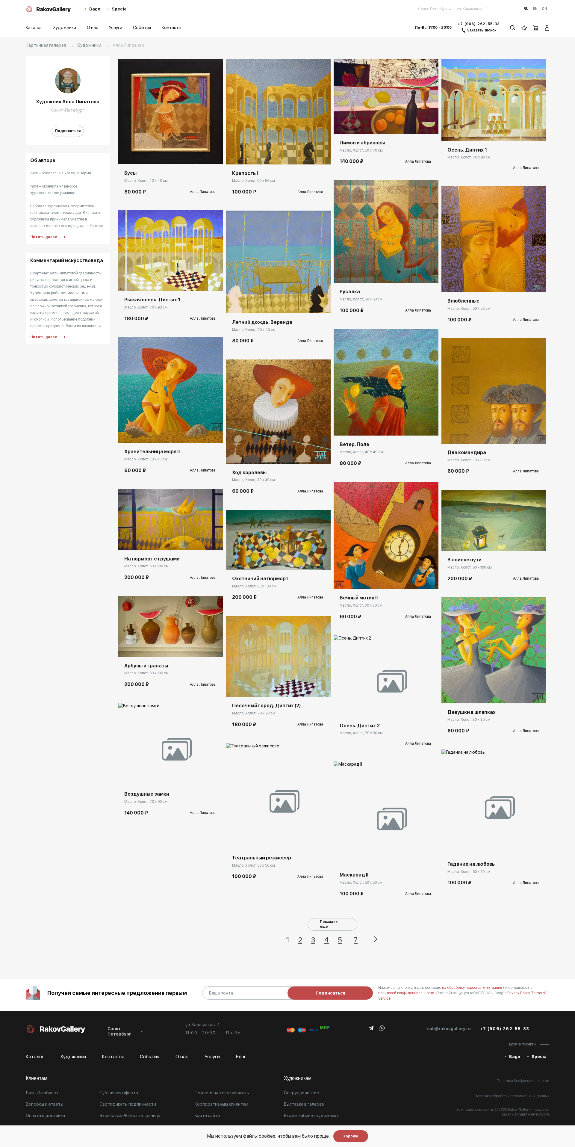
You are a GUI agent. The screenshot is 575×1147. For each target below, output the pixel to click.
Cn (544, 9)
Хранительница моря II (152, 451)
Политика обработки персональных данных (511, 1096)
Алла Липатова (203, 192)
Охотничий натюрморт (260, 578)
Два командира (466, 452)
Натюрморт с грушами (152, 559)
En (535, 9)
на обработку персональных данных (473, 988)
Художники (89, 45)
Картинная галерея (46, 45)
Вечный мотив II (359, 598)
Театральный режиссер (261, 858)
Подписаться (68, 131)
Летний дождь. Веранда (262, 322)
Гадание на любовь (471, 864)
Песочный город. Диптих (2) (266, 705)
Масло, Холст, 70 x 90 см (145, 307)
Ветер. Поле (354, 444)
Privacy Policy (519, 993)
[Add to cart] (127, 155)
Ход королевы (249, 472)
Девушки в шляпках (471, 712)
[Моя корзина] (536, 27)
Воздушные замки (146, 794)
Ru (526, 9)
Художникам (297, 1078)
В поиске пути (464, 560)
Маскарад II (354, 875)
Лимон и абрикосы (362, 143)
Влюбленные (463, 301)
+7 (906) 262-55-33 (479, 24)
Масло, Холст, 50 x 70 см (361, 150)
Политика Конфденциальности (523, 1081)
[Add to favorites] (141, 155)
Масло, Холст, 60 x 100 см (146, 566)
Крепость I (245, 173)
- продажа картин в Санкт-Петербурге (525, 1111)
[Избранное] (524, 27)
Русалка (350, 291)
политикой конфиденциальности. (407, 993)
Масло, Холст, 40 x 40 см (146, 181)
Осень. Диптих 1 (467, 150)
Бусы (130, 173)
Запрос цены (352, 707)
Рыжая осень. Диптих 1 (152, 300)
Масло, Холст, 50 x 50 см (253, 181)
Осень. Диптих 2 (360, 726)
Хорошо (350, 1136)
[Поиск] (512, 27)
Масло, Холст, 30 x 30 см (145, 459)
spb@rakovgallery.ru (449, 1028)
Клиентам (36, 1078)
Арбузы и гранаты (146, 666)
